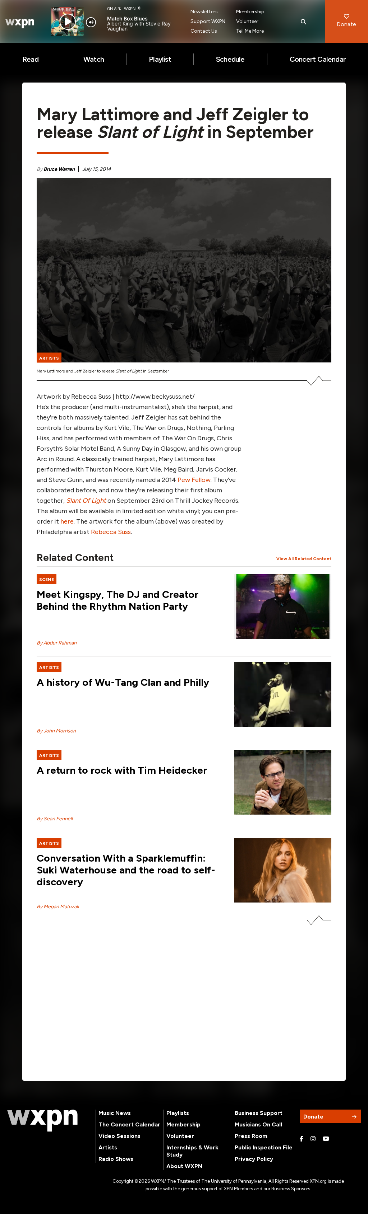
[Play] (68, 22)
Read (30, 59)
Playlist (160, 59)
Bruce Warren (59, 169)
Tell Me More (250, 31)
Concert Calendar (318, 59)
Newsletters (204, 12)
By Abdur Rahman (57, 643)
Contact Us (203, 31)
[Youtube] (326, 1139)
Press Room (251, 1136)
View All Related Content (303, 558)
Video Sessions (119, 1136)
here (67, 521)
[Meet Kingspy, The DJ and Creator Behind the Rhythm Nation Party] (282, 606)
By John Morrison (56, 731)
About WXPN (184, 1166)
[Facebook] (301, 1139)
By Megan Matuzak (58, 907)
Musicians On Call (258, 1124)
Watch (93, 59)
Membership (250, 12)
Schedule (230, 59)
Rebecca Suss (111, 532)
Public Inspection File (264, 1147)
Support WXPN (207, 21)
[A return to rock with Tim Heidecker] (282, 782)
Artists (107, 1147)
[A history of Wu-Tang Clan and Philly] (282, 694)
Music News (114, 1113)
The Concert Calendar (129, 1124)
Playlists (177, 1113)
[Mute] (91, 22)
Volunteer (247, 21)
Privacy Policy (254, 1159)
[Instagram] (313, 1139)
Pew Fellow (194, 480)
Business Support (258, 1113)
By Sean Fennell (55, 819)
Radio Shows (115, 1159)
